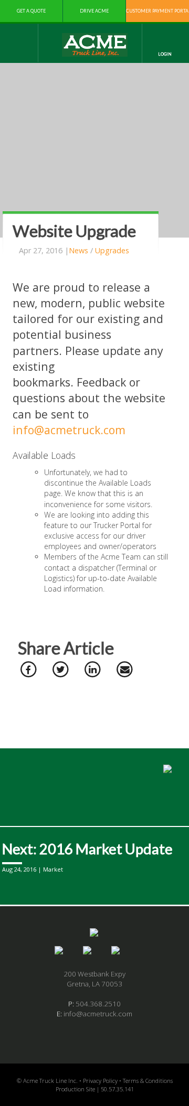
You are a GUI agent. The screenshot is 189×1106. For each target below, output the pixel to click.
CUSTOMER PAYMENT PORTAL (157, 11)
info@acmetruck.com (69, 429)
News (78, 250)
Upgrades (112, 250)
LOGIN (165, 53)
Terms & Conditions (148, 1080)
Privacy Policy (100, 1080)
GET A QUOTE (31, 11)
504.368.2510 (98, 1003)
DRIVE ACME (94, 11)
